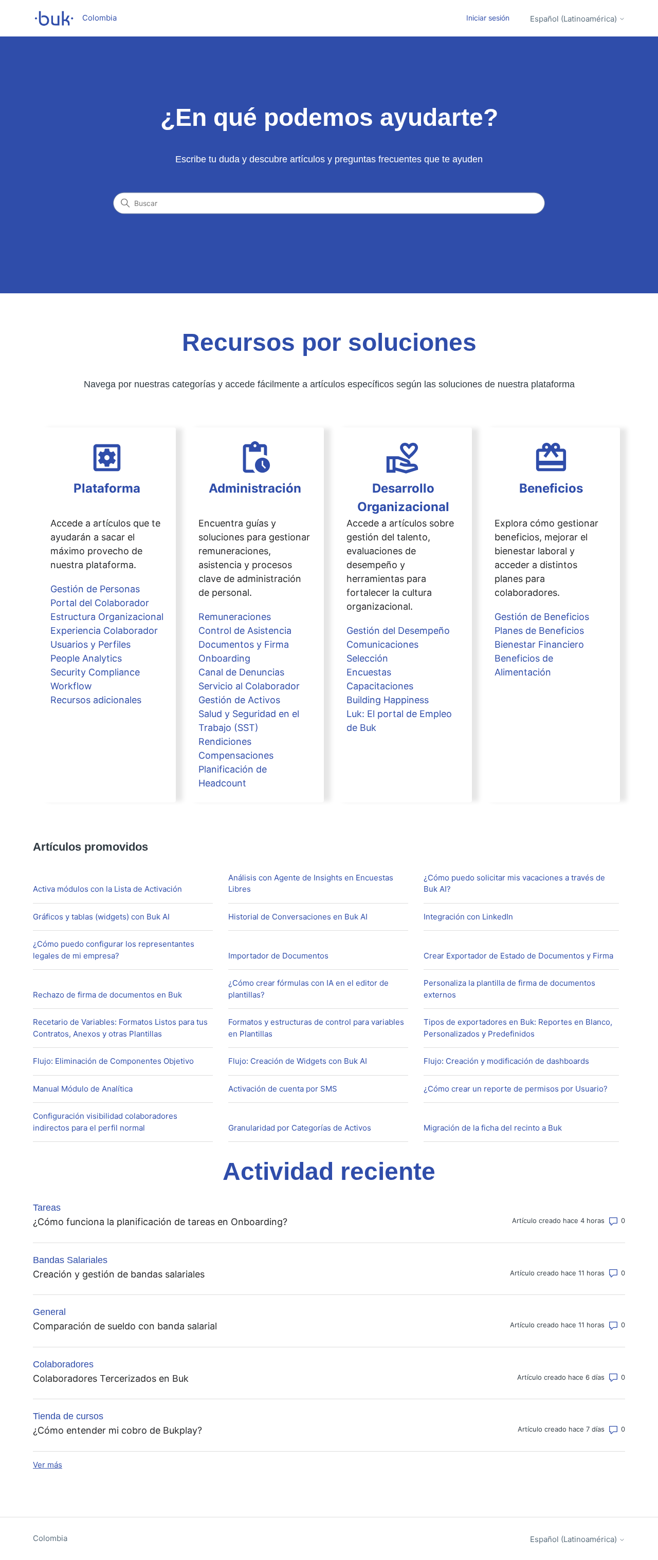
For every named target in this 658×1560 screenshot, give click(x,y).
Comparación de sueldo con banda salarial (125, 1326)
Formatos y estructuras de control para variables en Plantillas (316, 1028)
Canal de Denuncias (241, 672)
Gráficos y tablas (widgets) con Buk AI (101, 917)
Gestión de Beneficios (542, 616)
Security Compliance (95, 672)
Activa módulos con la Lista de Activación (107, 889)
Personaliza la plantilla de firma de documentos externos (509, 989)
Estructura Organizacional (106, 616)
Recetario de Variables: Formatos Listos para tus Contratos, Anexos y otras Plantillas (120, 1028)
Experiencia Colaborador (104, 630)
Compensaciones (235, 755)
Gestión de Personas (95, 589)
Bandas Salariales (70, 1260)
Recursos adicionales (95, 699)
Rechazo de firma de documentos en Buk (107, 995)
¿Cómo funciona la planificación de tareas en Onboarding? (160, 1221)
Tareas (47, 1207)
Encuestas (368, 672)
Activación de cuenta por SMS (282, 1089)
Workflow (71, 686)
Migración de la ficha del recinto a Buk (493, 1128)
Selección (367, 658)
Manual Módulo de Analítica (83, 1089)
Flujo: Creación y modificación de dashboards (506, 1061)
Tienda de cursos (68, 1416)
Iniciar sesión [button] (487, 17)
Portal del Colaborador (99, 602)
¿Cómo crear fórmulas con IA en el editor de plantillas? (308, 989)
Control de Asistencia (244, 630)
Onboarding (224, 658)
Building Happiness (387, 699)
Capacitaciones (379, 686)
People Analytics (86, 658)
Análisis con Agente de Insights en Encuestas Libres (310, 883)
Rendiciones (224, 741)
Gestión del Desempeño (398, 630)
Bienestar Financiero (539, 644)
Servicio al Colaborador (249, 686)
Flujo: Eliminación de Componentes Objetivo (113, 1061)
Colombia (50, 1538)
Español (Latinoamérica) (574, 18)
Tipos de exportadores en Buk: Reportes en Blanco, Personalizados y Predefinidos (518, 1028)
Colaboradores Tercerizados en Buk (111, 1378)
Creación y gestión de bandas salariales (119, 1274)
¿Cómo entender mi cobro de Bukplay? (117, 1430)
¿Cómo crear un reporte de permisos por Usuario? (516, 1089)
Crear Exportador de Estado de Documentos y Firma (518, 956)
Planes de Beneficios (539, 630)
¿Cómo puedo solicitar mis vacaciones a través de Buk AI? (514, 883)
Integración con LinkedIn (468, 917)
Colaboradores (63, 1364)
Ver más (47, 1465)
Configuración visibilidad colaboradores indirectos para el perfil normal (105, 1122)
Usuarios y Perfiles (90, 644)
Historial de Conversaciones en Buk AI (298, 917)
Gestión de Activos (239, 699)
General (49, 1312)
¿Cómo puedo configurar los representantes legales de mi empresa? (113, 950)
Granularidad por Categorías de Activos (299, 1128)
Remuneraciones (234, 616)
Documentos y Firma (243, 644)
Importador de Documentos (278, 956)
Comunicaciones (382, 644)
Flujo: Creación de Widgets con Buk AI (297, 1061)
